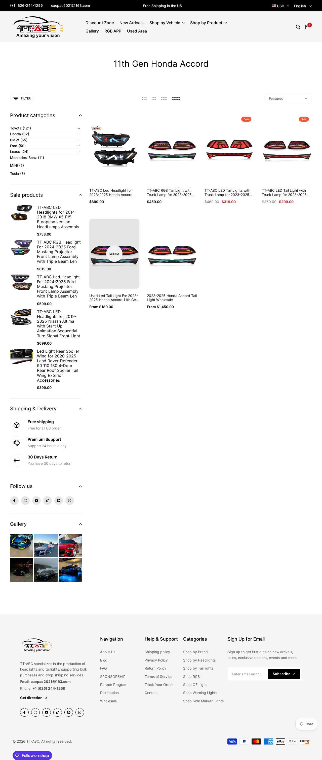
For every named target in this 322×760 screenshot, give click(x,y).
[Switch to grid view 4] (176, 98)
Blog (103, 660)
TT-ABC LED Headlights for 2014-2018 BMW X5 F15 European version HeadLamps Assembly (58, 217)
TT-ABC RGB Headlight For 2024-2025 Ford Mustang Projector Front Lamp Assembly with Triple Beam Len (59, 252)
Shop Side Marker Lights (203, 701)
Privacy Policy (156, 660)
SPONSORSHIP (113, 676)
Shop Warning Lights (200, 692)
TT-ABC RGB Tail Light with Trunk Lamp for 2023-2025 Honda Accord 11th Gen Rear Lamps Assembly (170, 192)
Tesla (17, 173)
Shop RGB (191, 676)
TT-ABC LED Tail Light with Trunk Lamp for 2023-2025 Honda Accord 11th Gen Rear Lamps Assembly (285, 192)
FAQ (103, 668)
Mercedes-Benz (27, 157)
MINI (17, 165)
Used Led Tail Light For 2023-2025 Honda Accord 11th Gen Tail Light (113, 298)
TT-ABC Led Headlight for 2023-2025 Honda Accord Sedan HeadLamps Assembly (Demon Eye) (113, 192)
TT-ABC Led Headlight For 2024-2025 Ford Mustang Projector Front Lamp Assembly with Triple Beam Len (58, 287)
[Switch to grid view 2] (154, 98)
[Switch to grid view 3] (164, 98)
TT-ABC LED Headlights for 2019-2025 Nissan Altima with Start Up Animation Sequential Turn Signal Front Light (58, 323)
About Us (107, 652)
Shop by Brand (195, 652)
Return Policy (155, 668)
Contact (151, 692)
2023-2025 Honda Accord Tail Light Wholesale (172, 298)
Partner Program (113, 684)
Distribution (109, 692)
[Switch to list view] (144, 98)
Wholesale (108, 701)
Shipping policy (157, 652)
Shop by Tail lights (198, 668)
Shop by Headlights (199, 660)
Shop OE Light (195, 684)
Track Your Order (159, 684)
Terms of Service (158, 676)
